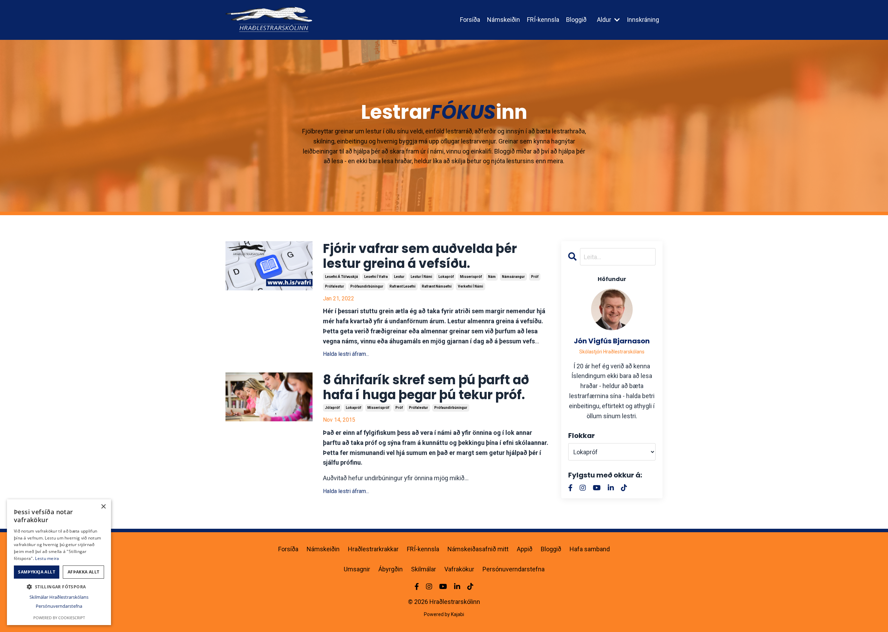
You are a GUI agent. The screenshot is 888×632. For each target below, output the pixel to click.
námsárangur (513, 277)
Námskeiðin (503, 19)
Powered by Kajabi (444, 614)
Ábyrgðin (390, 569)
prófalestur (334, 286)
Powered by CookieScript (59, 617)
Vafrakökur (459, 569)
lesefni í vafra (376, 277)
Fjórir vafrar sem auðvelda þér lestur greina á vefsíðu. (420, 256)
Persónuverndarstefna (514, 569)
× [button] (103, 506)
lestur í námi (421, 277)
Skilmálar (423, 569)
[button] (59, 586)
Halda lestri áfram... (346, 354)
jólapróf (332, 408)
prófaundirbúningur (366, 286)
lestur (399, 277)
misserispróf (471, 277)
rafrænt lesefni (403, 286)
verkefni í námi (470, 286)
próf (534, 277)
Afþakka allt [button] (84, 572)
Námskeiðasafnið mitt (478, 549)
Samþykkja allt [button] (36, 572)
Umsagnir (357, 569)
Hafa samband (590, 549)
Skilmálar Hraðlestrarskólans (58, 597)
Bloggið (576, 19)
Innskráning (643, 19)
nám (492, 277)
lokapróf (446, 277)
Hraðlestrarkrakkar (373, 549)
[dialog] (59, 562)
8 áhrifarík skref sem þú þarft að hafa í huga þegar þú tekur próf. (426, 387)
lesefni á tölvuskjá (341, 277)
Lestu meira (47, 558)
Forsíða (470, 19)
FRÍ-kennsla (543, 19)
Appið (524, 549)
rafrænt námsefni (437, 286)
